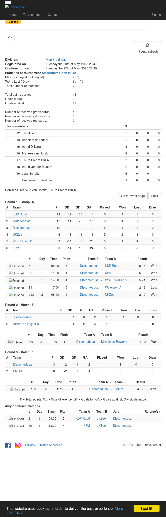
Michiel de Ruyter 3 (26, 324)
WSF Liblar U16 (23, 241)
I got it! (146, 508)
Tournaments (32, 14)
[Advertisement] (83, 480)
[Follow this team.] (9, 37)
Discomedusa (22, 227)
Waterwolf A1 (22, 221)
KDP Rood (20, 214)
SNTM (17, 371)
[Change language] (8, 2)
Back (154, 196)
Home (12, 14)
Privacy (30, 445)
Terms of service (51, 445)
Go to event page (133, 196)
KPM (16, 248)
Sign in (156, 14)
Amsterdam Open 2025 (58, 73)
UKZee (17, 234)
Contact (53, 14)
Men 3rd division (57, 59)
